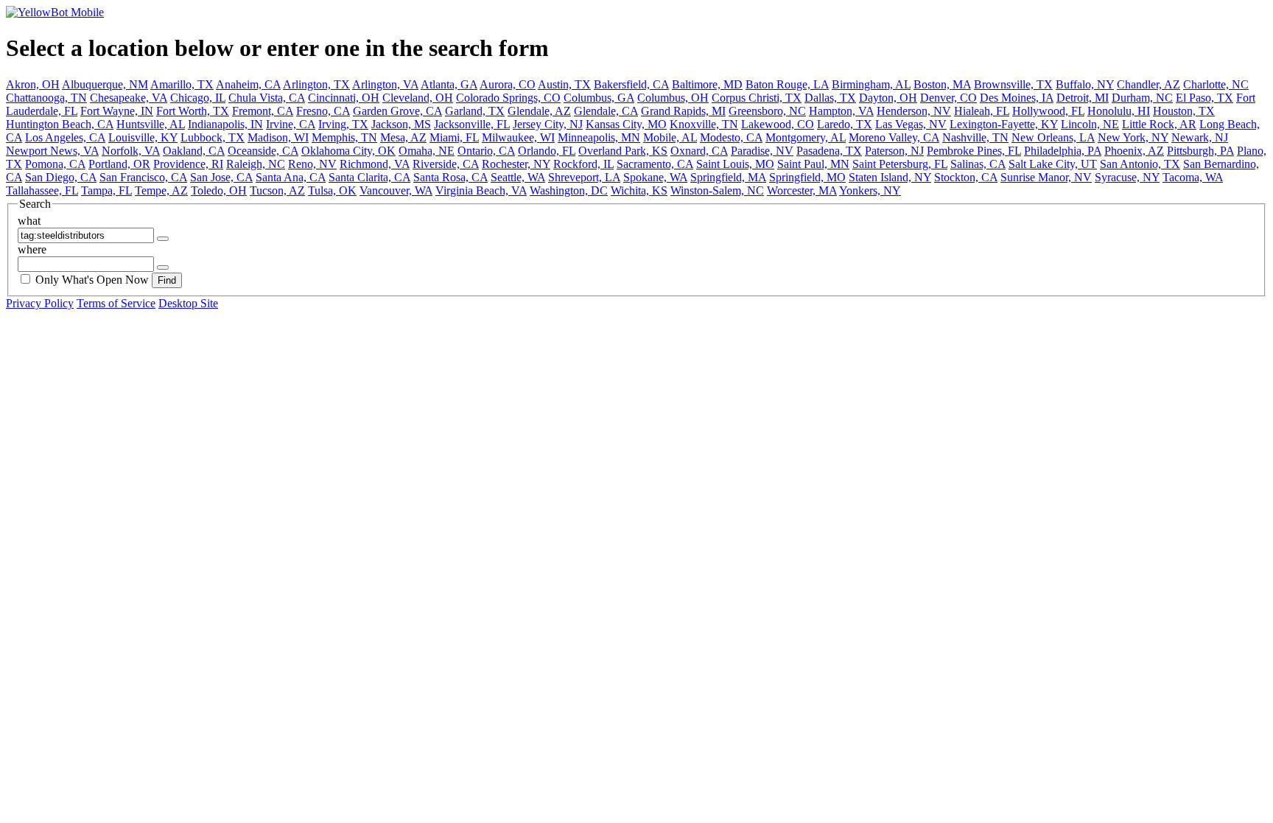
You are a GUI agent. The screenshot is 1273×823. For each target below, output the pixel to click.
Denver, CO (948, 97)
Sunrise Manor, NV (1046, 177)
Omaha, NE (427, 150)
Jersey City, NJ (548, 124)
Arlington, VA (385, 84)
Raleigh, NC (255, 164)
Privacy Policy (40, 303)
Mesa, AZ (403, 137)
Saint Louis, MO (735, 164)
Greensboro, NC (767, 111)
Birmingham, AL (871, 84)
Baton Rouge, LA (787, 84)
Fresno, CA (323, 111)
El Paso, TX (1204, 97)
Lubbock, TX (212, 137)
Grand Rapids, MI (683, 111)
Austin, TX (564, 84)
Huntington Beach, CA (59, 124)
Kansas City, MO (626, 124)
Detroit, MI (1082, 97)
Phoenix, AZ (1134, 150)
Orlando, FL (546, 150)
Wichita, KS (639, 190)
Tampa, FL (106, 190)
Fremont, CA (262, 111)
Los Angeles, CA (65, 137)
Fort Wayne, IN (116, 111)
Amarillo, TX (182, 84)
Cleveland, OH (417, 97)
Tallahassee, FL (42, 190)
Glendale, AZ (539, 111)
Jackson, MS (401, 124)
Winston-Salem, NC (717, 190)
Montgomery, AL (805, 137)
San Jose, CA (221, 177)
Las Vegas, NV (911, 124)
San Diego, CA (61, 177)
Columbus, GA (599, 97)
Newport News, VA (52, 150)
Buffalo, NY (1085, 84)
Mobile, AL (670, 137)
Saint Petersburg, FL (899, 164)
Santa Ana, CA (291, 177)
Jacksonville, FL (472, 124)
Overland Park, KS (622, 150)
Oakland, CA (194, 150)
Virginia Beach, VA (481, 190)
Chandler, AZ (1148, 84)
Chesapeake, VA (128, 97)
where (32, 249)
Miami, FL (454, 137)
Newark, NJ (1199, 137)
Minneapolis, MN (599, 137)
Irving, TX (343, 124)
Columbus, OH (673, 97)
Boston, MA (942, 84)
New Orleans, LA (1053, 137)
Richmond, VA (375, 164)
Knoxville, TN (704, 124)
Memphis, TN (344, 137)
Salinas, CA (978, 164)
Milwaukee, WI (518, 137)
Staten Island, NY (890, 177)
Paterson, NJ (894, 150)
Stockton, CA (965, 177)
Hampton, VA (841, 111)
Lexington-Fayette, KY (1004, 124)
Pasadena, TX (829, 150)
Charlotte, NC (1216, 84)
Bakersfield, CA (631, 84)
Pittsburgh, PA (1200, 150)
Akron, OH (33, 84)
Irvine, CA (290, 124)
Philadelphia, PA (1062, 150)
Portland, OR (119, 164)
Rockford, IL (583, 164)
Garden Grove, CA (397, 111)
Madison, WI (278, 137)
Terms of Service (116, 303)
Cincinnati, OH (343, 97)
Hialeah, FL (981, 111)
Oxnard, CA (699, 150)
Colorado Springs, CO (508, 97)
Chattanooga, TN (46, 97)
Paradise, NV (762, 150)
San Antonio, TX (1140, 164)
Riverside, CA (446, 164)
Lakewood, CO (777, 124)
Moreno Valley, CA (894, 137)
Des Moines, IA (1016, 97)
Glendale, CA (606, 111)
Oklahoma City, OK (348, 150)
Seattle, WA (518, 177)
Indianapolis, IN (225, 124)
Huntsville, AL (150, 124)
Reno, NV (312, 164)
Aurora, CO (508, 84)
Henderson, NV (914, 111)
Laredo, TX (844, 124)
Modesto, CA (731, 137)
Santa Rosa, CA (450, 177)
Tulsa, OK (332, 190)
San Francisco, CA (143, 177)
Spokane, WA (655, 177)
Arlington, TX (316, 84)
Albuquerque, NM (105, 84)
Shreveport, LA (584, 177)
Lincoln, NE (1090, 124)
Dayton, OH (888, 97)
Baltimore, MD (707, 84)
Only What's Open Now (92, 279)
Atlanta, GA (449, 84)
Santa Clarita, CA (369, 177)
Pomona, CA (55, 164)
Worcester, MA (802, 190)
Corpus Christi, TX (757, 97)
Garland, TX (475, 111)
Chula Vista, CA (266, 97)
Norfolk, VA (131, 150)
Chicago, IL (197, 97)
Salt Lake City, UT (1053, 164)
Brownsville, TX (1013, 84)
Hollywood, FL (1048, 111)
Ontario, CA (486, 150)
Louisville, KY (143, 137)
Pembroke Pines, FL (974, 150)
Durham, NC (1142, 97)
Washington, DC (569, 190)
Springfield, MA (728, 177)
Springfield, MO (807, 177)
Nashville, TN (975, 137)
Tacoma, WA (1192, 177)
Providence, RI (188, 164)
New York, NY (1133, 137)
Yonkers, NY (870, 190)
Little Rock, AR (1159, 124)
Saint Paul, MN (813, 164)
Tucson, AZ (277, 190)
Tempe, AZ (161, 190)
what (29, 220)
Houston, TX (1184, 111)
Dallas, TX (830, 97)
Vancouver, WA (396, 190)
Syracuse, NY (1127, 177)
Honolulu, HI (1118, 111)
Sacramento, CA (655, 164)
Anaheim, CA (248, 84)
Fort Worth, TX (192, 111)
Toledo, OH (219, 190)
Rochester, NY (516, 164)
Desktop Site (188, 303)
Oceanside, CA (263, 150)
